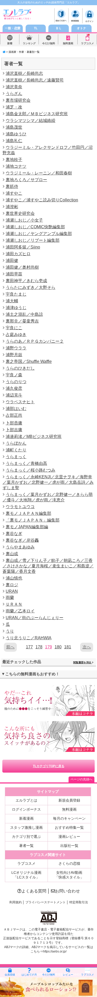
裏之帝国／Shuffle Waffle (29, 361)
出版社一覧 (69, 846)
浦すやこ (14, 193)
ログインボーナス (26, 809)
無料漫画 (68, 43)
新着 (9, 43)
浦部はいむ (16, 408)
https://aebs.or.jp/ (54, 951)
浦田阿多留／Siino (23, 247)
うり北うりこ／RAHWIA (28, 638)
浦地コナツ (16, 166)
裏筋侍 (12, 186)
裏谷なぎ (14, 533)
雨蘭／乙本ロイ (20, 611)
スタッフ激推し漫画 (26, 827)
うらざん (14, 93)
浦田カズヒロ (18, 254)
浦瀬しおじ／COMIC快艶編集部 (35, 227)
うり (10, 631)
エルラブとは (26, 800)
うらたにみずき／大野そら (30, 287)
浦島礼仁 (14, 140)
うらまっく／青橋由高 (26, 463)
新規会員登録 (69, 800)
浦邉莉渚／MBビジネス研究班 (34, 436)
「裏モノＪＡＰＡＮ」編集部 (32, 520)
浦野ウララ (16, 348)
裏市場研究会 (18, 100)
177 (29, 647)
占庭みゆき (16, 334)
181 (67, 647)
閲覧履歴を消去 (82, 662)
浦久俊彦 (14, 388)
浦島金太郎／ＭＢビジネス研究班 (37, 114)
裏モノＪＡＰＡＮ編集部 (28, 513)
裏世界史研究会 (20, 213)
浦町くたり (16, 450)
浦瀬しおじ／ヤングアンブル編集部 (39, 233)
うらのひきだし (20, 368)
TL (36, 28)
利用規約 (15, 902)
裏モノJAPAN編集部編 (27, 527)
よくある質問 (33, 891)
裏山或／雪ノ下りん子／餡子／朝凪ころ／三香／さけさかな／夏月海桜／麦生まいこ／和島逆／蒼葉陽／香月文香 (48, 566)
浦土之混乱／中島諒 (24, 314)
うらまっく (16, 456)
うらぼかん (16, 443)
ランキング (29, 43)
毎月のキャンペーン (69, 818)
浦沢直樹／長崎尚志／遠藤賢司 (35, 80)
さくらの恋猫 (69, 863)
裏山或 (12, 554)
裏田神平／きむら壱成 (26, 280)
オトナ (81, 28)
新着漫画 (26, 818)
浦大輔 (12, 301)
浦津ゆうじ (16, 307)
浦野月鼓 (14, 355)
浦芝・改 (14, 107)
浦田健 (12, 260)
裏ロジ (12, 585)
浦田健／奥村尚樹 (22, 267)
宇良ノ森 (14, 375)
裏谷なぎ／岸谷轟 (22, 540)
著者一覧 (26, 846)
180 (58, 647)
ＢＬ (59, 28)
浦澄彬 (12, 206)
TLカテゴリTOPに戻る (48, 766)
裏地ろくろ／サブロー (26, 180)
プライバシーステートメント (45, 902)
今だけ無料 (48, 43)
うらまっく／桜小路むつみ (30, 470)
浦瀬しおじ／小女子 (24, 220)
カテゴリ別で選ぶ (26, 836)
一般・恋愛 (12, 28)
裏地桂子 (14, 159)
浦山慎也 (14, 578)
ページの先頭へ (81, 779)
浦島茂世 (14, 127)
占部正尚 (14, 415)
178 (38, 647)
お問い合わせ (67, 891)
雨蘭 (10, 597)
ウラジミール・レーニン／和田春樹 (39, 173)
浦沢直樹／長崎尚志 (24, 73)
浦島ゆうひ (16, 134)
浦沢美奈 (14, 87)
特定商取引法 (78, 902)
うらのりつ (16, 381)
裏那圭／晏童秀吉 (22, 321)
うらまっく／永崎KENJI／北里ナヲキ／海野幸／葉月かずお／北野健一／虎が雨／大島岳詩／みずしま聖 (48, 482)
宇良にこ (14, 328)
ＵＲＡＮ (14, 604)
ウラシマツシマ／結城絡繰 (30, 120)
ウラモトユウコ (20, 506)
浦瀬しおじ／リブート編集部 (32, 240)
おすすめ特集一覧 (69, 827)
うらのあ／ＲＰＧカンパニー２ (35, 341)
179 (48, 647)
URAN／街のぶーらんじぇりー (34, 617)
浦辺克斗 (14, 395)
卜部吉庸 (14, 430)
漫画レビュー (69, 836)
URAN (12, 591)
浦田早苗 (14, 274)
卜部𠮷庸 (14, 423)
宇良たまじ (16, 294)
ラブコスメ (87, 43)
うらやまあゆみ (20, 547)
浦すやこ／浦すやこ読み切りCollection (42, 200)
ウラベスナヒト (20, 402)
